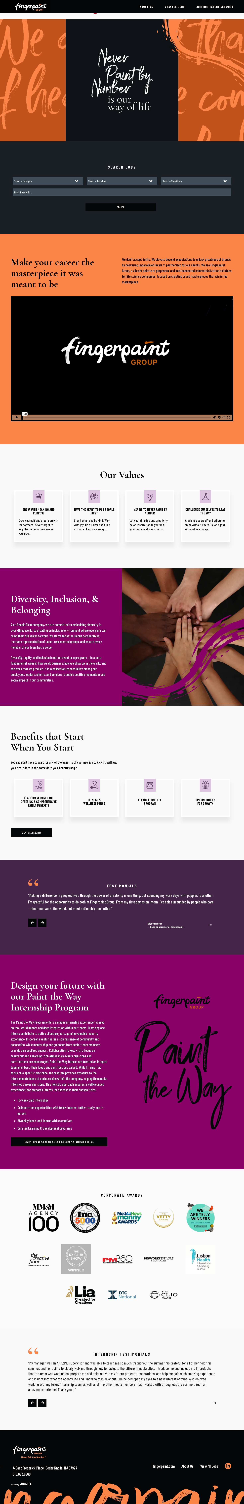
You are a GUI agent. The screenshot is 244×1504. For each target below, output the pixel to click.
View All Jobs (209, 1466)
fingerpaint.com (164, 1466)
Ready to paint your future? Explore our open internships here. (59, 1141)
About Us (146, 6)
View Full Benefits (31, 832)
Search (120, 207)
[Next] (42, 923)
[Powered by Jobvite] (21, 1484)
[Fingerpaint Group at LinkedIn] (228, 1466)
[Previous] (32, 923)
